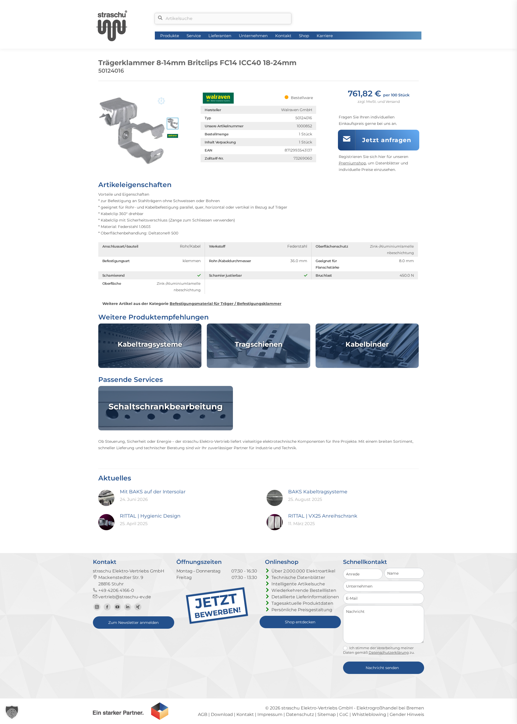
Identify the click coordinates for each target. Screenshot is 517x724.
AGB (202, 714)
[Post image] (106, 498)
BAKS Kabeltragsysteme (317, 492)
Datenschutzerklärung (389, 652)
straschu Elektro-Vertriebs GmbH (317, 708)
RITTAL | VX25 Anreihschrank (322, 516)
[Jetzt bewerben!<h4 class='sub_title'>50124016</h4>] (217, 622)
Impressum (269, 714)
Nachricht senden (382, 667)
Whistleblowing (369, 714)
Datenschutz (300, 714)
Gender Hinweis (407, 714)
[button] (12, 712)
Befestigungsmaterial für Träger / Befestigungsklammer (225, 303)
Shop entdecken (300, 622)
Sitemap (326, 714)
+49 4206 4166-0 (115, 590)
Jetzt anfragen (386, 140)
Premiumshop (352, 163)
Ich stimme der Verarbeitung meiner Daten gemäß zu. (379, 650)
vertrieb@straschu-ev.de (124, 596)
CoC (343, 714)
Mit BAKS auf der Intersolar (153, 492)
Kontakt (245, 714)
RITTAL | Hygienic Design (150, 516)
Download (222, 714)
